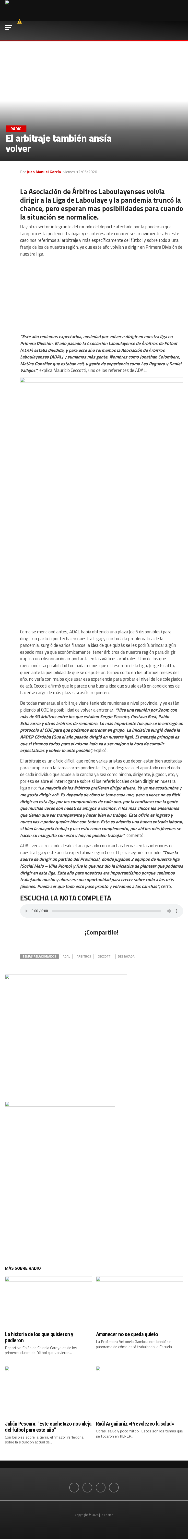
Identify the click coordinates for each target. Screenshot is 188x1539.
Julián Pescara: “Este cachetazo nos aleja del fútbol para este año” (48, 1426)
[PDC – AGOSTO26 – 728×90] (94, 3)
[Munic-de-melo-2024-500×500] (66, 978)
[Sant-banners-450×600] (60, 1105)
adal (66, 956)
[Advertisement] (101, 295)
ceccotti (104, 956)
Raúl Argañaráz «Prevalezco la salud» (135, 1423)
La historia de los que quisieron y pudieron (39, 1337)
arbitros (84, 956)
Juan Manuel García (44, 172)
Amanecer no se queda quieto (127, 1334)
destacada (126, 956)
